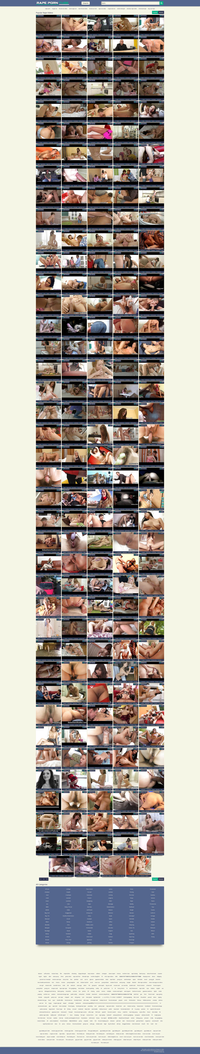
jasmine (143, 1009)
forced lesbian (63, 1021)
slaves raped (112, 973)
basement (94, 994)
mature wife (48, 985)
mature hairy (55, 973)
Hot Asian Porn (60, 1039)
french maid (151, 994)
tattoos (69, 1024)
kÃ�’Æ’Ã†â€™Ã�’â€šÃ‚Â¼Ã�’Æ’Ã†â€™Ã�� (130, 976)
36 (115, 988)
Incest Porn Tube (160, 1036)
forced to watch (112, 1012)
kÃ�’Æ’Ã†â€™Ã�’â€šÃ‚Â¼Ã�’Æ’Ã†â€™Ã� (121, 994)
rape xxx (41, 991)
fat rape (83, 1015)
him (148, 1024)
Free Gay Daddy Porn (93, 1031)
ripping (159, 997)
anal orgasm (127, 991)
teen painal (89, 997)
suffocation (47, 973)
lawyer (64, 1003)
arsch (91, 982)
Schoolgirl (131, 916)
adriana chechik (145, 1015)
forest (148, 1012)
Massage (110, 904)
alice (161, 1021)
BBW (47, 907)
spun (54, 1000)
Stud (153, 892)
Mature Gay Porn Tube (57, 1031)
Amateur (47, 892)
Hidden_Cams (89, 925)
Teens (152, 901)
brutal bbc (68, 991)
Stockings (131, 939)
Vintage (153, 916)
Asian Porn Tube (51, 1039)
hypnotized (52, 1009)
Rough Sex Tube (54, 1033)
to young (137, 1009)
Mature (111, 910)
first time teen (41, 1018)
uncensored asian (42, 1006)
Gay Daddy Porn (116, 1031)
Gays (89, 904)
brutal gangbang (128, 997)
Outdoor (110, 936)
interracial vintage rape (63, 994)
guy (50, 1006)
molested (80, 1009)
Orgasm (110, 931)
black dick (87, 1009)
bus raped (103, 1018)
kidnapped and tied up (50, 991)
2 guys (50, 1003)
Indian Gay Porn (117, 1039)
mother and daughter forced (72, 1018)
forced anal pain (113, 1000)
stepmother (67, 973)
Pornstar (131, 895)
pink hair (118, 1021)
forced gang (71, 1006)
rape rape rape (63, 988)
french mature (140, 985)
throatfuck (143, 997)
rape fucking (134, 973)
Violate (153, 919)
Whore (153, 931)
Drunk (68, 919)
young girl (151, 979)
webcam (73, 985)
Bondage (47, 931)
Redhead (131, 907)
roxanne (160, 973)
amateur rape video (132, 8)
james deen (68, 976)
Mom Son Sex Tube (138, 1036)
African (47, 889)
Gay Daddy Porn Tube (44, 1031)
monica (119, 973)
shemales (140, 979)
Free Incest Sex (80, 1036)
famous (139, 1000)
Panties (111, 942)
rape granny (159, 994)
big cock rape (151, 8)
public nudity (74, 994)
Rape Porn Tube (157, 1031)
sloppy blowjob (82, 973)
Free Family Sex (80, 1033)
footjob (71, 1012)
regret (40, 976)
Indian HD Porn (137, 1039)
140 (89, 985)
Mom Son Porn (102, 1036)
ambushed (81, 994)
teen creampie (62, 1006)
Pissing (132, 892)
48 (64, 1009)
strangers (104, 973)
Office (110, 922)
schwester (149, 985)
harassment (140, 1006)
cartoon (75, 991)
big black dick (97, 997)
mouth (143, 1024)
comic (125, 1000)
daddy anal (53, 1015)
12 (112, 988)
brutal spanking (90, 988)
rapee (134, 979)
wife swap (86, 1000)
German (89, 907)
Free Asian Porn (69, 1039)
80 (160, 1012)
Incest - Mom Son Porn (125, 1036)
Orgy (110, 933)
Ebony (68, 922)
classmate (116, 1009)
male (64, 985)
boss (71, 1015)
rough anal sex (111, 8)
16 (127, 988)
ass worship (125, 985)
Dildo (68, 910)
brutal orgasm (157, 985)
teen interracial (136, 1024)
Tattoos (153, 898)
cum (83, 997)
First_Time (68, 939)
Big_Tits (47, 916)
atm (72, 997)
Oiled (110, 925)
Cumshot (68, 901)
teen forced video (82, 8)
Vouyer (153, 925)
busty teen (65, 979)
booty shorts (121, 988)
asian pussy (56, 976)
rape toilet (142, 988)
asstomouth (155, 1021)
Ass (47, 904)
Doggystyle (68, 913)
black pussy (142, 973)
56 (59, 1024)
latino (154, 997)
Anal (47, 895)
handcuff (109, 1015)
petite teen (107, 988)
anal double (95, 1009)
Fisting (68, 942)
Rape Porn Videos (71, 1033)
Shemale (131, 919)
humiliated (147, 1006)
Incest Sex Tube (146, 1033)
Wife (152, 933)
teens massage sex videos (155, 982)
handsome (78, 1003)
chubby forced (103, 1000)
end (78, 982)
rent (95, 1006)
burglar (128, 982)
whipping (159, 976)
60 (101, 988)
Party (131, 889)
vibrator (40, 973)
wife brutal (91, 1018)
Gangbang (89, 901)
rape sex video (102, 8)
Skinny (132, 922)
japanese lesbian (99, 979)
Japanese (89, 939)
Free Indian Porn (105, 1042)
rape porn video (110, 1006)
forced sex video (63, 8)
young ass (119, 979)
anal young (122, 982)
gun (141, 994)
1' (67, 1015)
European (68, 928)
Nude (110, 916)
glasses (91, 979)
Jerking (89, 942)
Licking (110, 895)
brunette (158, 979)
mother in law (126, 973)
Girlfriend (89, 910)
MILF (110, 901)
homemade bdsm (125, 1009)
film (61, 973)
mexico (58, 982)
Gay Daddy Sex (147, 1031)
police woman (43, 1009)
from (145, 994)
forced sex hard (130, 1021)
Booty (47, 933)
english (158, 988)
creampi (155, 1000)
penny (80, 1021)
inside (160, 991)
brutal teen (119, 1006)
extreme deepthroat (104, 994)
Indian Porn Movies (107, 1039)
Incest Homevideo (149, 1036)
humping (76, 1015)
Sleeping (131, 925)
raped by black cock (48, 1024)
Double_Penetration (68, 916)
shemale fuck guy (42, 1000)
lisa (79, 991)
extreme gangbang (128, 1015)
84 (45, 1003)
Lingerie (110, 898)
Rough (131, 910)
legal (105, 1024)
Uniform (152, 913)
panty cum (54, 997)
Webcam (152, 928)
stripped (67, 997)
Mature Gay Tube (69, 1031)
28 (132, 1009)
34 (147, 1009)
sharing (93, 991)
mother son (47, 994)
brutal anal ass (68, 1000)
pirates (84, 991)
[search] (161, 3)
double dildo (60, 1000)
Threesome (153, 904)
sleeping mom (146, 976)
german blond (139, 1021)
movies (63, 982)
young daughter (71, 982)
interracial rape (142, 8)
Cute (68, 904)
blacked (134, 982)
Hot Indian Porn (95, 1042)
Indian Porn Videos (157, 1039)
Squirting (131, 936)
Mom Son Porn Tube (91, 1036)
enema (103, 991)
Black (47, 922)
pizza (63, 1024)
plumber (76, 979)
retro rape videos (109, 976)
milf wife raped (61, 1015)
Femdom (68, 933)
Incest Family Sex (61, 1036)
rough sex (54, 8)
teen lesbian (81, 988)
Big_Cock (47, 913)
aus (163, 988)
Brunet (47, 939)
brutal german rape (81, 1006)
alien (50, 976)
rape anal (54, 1006)
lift (88, 991)
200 (68, 985)
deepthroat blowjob (124, 1018)
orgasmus (147, 1021)
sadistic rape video (44, 1015)
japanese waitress (147, 991)
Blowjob (47, 928)
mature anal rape (56, 979)
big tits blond (111, 1024)
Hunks (89, 931)
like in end (136, 997)
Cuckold (68, 898)
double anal (132, 985)
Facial (68, 931)
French (89, 898)
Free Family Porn (100, 1033)
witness (160, 1000)
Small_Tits (131, 928)
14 (160, 1003)
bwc (71, 979)
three (62, 976)
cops (147, 988)
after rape (91, 1012)
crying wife (46, 997)
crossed (74, 1009)
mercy (119, 1012)
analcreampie (127, 979)
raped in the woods (155, 1009)
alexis (85, 985)
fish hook (97, 1012)
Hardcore (89, 922)
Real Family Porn (110, 1033)
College (68, 889)
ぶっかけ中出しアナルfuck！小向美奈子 (112, 997)
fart (156, 1024)
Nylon (110, 919)
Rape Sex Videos (44, 1033)
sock (81, 979)
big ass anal (109, 985)
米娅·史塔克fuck (73, 1021)
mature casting (131, 1006)
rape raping (102, 1015)
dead (107, 979)
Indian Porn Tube (147, 1039)
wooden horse (57, 985)
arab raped (101, 985)
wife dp (118, 1024)
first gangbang (72, 988)
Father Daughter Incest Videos (133, 1033)
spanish (104, 1012)
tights (155, 991)
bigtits (45, 976)
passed (149, 997)
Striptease (153, 889)
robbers (98, 973)
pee (125, 1006)
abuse (153, 976)
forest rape (59, 1009)
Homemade (89, 928)
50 (102, 976)
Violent (153, 922)
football (88, 994)
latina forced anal (151, 973)
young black (39, 988)
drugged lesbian (126, 1024)
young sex (46, 988)
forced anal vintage (157, 1006)
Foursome (89, 895)
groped (120, 1000)
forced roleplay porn (103, 1021)
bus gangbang (158, 1018)
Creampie (68, 895)
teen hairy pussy (133, 1012)
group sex (85, 1024)
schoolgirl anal (94, 1000)
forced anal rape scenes (80, 1012)
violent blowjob (121, 8)
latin (123, 1021)
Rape (131, 901)
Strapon (131, 942)
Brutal (47, 942)
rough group (157, 1015)
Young (152, 936)
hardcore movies (136, 991)
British (47, 936)
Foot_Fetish (89, 889)
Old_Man (110, 928)
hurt (53, 982)
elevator (112, 1021)
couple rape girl (57, 1003)
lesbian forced (114, 982)
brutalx (40, 997)
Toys (152, 907)
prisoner (146, 1018)
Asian (47, 901)
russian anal (117, 985)
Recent (161, 12)
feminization (132, 1000)
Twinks (153, 910)
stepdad (86, 1021)
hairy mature (91, 973)
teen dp (61, 1018)
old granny (77, 997)
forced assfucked (76, 1024)
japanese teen (55, 1012)
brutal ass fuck (93, 8)
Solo (131, 931)
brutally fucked (78, 1000)
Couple (68, 892)
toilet (91, 1021)
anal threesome (133, 988)
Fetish (68, 936)
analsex (53, 994)
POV (110, 939)
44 (47, 1021)
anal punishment (117, 1015)
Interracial (89, 936)
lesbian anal (99, 1024)
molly (151, 1018)
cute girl (41, 985)
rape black (112, 979)
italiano (153, 988)
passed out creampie (45, 979)
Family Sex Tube (120, 1033)
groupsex (94, 985)
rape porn (47, 8)
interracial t (64, 1012)
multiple (109, 991)
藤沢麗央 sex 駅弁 (112, 1018)
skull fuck (136, 994)
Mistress (110, 913)
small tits (125, 1012)
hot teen (49, 1018)
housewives (84, 1018)
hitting (68, 1009)
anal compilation (54, 1021)
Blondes (47, 925)
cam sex (41, 1003)
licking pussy (139, 1018)
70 (152, 1015)
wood (145, 979)
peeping (40, 994)
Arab (47, 898)
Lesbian (110, 892)
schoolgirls (71, 1003)
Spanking (131, 933)
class (56, 1024)
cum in (86, 979)
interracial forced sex (44, 1012)
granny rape (101, 1006)
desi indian (155, 1012)
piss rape (60, 997)
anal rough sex (73, 8)
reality (97, 988)
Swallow (153, 895)
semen (132, 1018)
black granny (61, 991)
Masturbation (110, 907)
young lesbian (105, 982)
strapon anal (54, 988)
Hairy (89, 916)
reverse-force (90, 1015)
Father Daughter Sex (113, 1036)
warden (55, 1018)
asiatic (98, 991)
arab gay (92, 1024)
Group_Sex (89, 913)
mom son (97, 982)
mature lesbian (41, 1021)
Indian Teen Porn (127, 1039)
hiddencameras (147, 1000)
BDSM (47, 910)
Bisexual (47, 919)
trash (152, 1024)
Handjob (89, 919)
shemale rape (85, 976)
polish (110, 1009)
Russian (132, 913)
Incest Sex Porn (156, 1033)
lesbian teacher (84, 982)
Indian (89, 933)
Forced (89, 892)
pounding (90, 1006)
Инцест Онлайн (51, 1036)
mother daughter (95, 976)
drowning (74, 973)
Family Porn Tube (90, 1033)
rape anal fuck (76, 976)
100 (95, 1021)
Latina (110, 889)
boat (49, 1000)
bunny (97, 1018)
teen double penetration (44, 982)
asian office (142, 1012)
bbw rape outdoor (142, 982)
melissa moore (103, 1009)
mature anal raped (117, 991)
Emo (68, 925)
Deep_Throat (68, 907)
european (137, 1015)
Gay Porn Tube (78, 1039)
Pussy (131, 898)
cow (96, 1015)
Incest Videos (41, 1039)
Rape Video (62, 1033)
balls (116, 976)
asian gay (79, 985)
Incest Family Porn (40, 1036)
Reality (132, 904)
